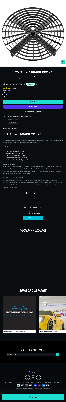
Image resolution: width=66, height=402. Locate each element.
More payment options (33, 112)
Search (10, 382)
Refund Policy (48, 382)
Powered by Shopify (46, 388)
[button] (6, 88)
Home (5, 382)
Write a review (33, 218)
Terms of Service (39, 382)
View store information (13, 122)
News (15, 382)
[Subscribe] (57, 354)
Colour (6, 90)
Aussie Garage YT (57, 382)
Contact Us (21, 382)
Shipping (10, 79)
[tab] (6, 129)
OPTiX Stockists (29, 382)
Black (4, 94)
